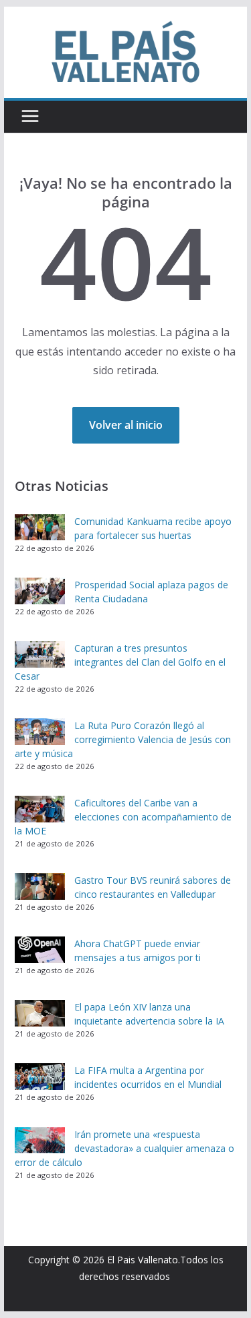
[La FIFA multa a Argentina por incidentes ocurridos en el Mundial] (40, 1076)
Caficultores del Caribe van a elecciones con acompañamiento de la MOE (123, 816)
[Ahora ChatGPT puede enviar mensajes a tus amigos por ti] (40, 949)
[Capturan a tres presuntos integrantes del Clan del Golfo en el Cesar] (40, 654)
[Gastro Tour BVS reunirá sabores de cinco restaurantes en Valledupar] (40, 886)
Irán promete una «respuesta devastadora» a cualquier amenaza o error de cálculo (124, 1148)
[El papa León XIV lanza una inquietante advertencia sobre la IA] (40, 1013)
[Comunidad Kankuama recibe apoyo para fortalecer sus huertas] (40, 527)
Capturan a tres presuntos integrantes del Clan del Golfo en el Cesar (120, 662)
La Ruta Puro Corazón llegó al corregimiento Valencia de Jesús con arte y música (123, 739)
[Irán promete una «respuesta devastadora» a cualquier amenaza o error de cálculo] (40, 1140)
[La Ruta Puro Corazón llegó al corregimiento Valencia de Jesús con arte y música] (40, 731)
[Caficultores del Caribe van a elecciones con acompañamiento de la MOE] (40, 809)
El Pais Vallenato (142, 1259)
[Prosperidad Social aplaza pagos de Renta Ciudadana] (40, 591)
